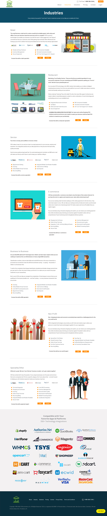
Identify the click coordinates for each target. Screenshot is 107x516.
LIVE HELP (101, 512)
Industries (67, 5)
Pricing (85, 5)
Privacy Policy (59, 499)
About (59, 5)
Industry (36, 499)
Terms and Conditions (69, 499)
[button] (100, 1)
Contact (93, 5)
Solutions (77, 5)
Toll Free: (87, 1)
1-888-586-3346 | (89, 499)
